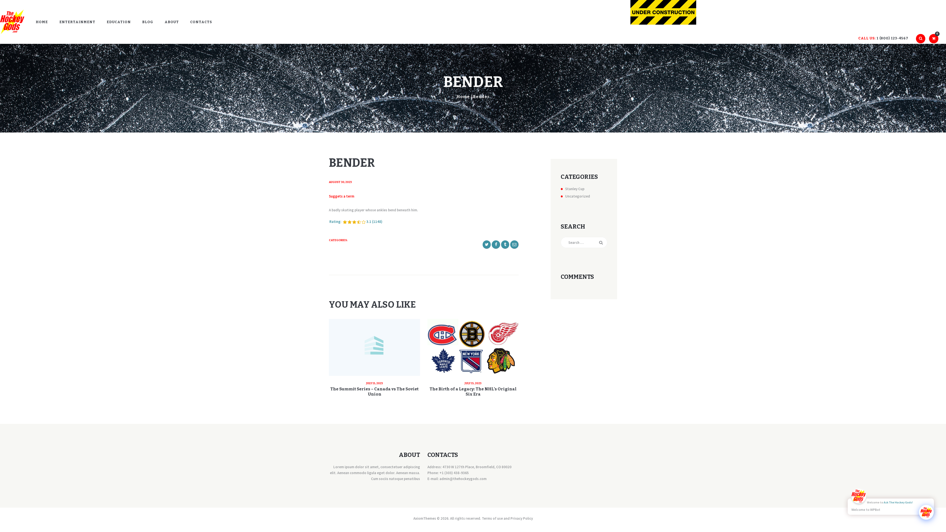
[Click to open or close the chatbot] (926, 512)
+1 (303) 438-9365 (454, 472)
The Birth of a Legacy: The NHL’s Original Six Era (473, 392)
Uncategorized (577, 196)
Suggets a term (341, 196)
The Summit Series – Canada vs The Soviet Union (374, 392)
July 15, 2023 (374, 383)
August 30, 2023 (340, 182)
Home (463, 96)
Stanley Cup (574, 188)
